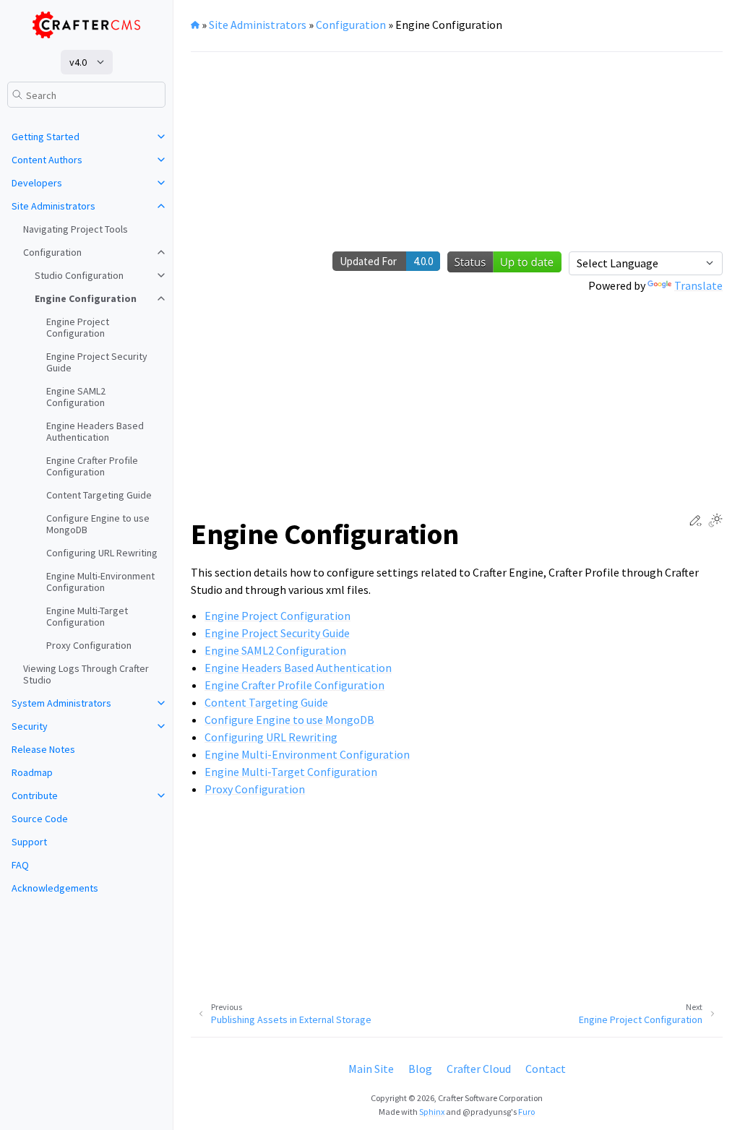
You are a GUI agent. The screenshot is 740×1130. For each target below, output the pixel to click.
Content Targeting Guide (99, 494)
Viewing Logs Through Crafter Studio (86, 674)
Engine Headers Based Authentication (95, 431)
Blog (420, 1068)
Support (29, 841)
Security (30, 726)
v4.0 (78, 62)
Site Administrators (53, 205)
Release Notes (43, 749)
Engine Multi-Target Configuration (87, 616)
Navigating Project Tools (75, 229)
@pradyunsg (486, 1111)
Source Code (40, 818)
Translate (698, 285)
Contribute (35, 795)
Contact (545, 1068)
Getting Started (45, 136)
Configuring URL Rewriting (102, 552)
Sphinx (431, 1111)
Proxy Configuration (89, 645)
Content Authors (47, 159)
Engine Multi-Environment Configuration (100, 581)
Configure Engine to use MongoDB (98, 524)
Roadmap (32, 772)
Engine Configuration (86, 298)
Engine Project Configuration (77, 327)
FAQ (20, 864)
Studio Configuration (79, 275)
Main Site (371, 1068)
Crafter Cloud (479, 1068)
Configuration (52, 252)
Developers (37, 182)
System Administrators (61, 703)
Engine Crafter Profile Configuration (92, 466)
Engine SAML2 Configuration (76, 396)
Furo (526, 1111)
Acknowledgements (55, 887)
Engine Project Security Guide (96, 362)
